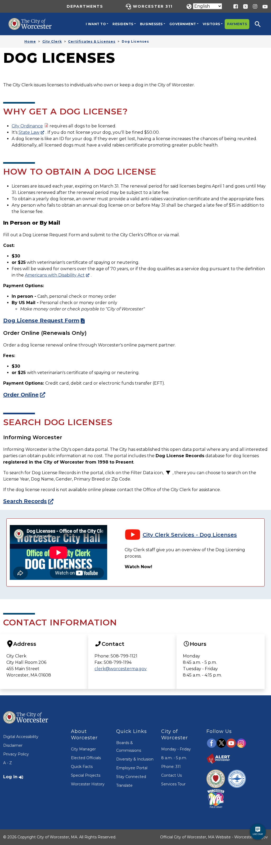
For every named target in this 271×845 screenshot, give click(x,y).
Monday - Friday (176, 749)
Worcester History (88, 784)
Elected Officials (86, 757)
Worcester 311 (153, 6)
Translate (124, 785)
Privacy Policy (16, 754)
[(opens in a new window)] (243, 6)
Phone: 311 (171, 766)
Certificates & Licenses (91, 41)
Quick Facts (82, 766)
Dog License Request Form (41, 320)
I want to (96, 24)
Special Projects (85, 775)
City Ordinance (27, 125)
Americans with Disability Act (55, 275)
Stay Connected (131, 776)
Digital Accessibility (20, 736)
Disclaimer (12, 745)
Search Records (25, 501)
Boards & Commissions (128, 746)
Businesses (151, 24)
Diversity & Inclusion (134, 759)
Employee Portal (131, 768)
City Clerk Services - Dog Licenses (190, 535)
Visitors (211, 24)
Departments (85, 6)
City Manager (83, 749)
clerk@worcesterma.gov (120, 668)
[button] (261, 24)
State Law (29, 132)
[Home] (33, 21)
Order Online (21, 395)
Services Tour (173, 784)
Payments (237, 24)
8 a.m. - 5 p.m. (174, 757)
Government (182, 24)
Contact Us (171, 775)
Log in (10, 776)
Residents (122, 24)
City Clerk (52, 41)
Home (30, 41)
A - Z (7, 762)
